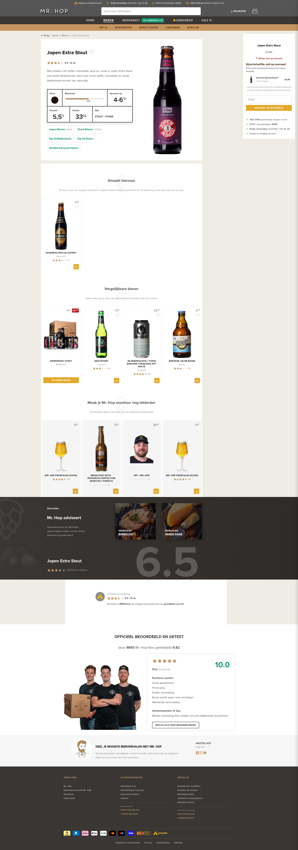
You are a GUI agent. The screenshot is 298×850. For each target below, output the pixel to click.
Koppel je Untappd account (90, 3)
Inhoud (75, 110)
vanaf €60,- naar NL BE (129, 3)
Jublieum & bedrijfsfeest (190, 798)
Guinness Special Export (61, 252)
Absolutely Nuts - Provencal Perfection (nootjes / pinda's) (101, 478)
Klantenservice (128, 786)
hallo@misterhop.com (130, 809)
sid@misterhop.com (186, 813)
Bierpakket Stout (61, 361)
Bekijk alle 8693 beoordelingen (176, 724)
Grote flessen (148, 27)
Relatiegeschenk (185, 794)
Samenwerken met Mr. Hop (77, 790)
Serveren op (116, 93)
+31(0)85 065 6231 (129, 813)
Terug (46, 35)
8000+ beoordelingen (168, 3)
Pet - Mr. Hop (142, 475)
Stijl (97, 110)
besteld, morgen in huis (207, 3)
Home (90, 20)
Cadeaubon (172, 27)
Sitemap (178, 842)
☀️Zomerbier (183, 20)
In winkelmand (61, 380)
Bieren (108, 20)
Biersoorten (123, 27)
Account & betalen (130, 794)
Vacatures (69, 794)
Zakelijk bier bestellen (189, 786)
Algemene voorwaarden (127, 842)
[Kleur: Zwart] (54, 100)
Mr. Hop (68, 786)
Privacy (148, 842)
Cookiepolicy (163, 842)
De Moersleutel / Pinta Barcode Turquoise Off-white (142, 364)
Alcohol (53, 110)
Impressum (69, 798)
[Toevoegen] (76, 266)
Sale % (207, 20)
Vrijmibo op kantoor (187, 790)
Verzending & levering (132, 790)
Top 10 (103, 27)
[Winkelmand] (255, 11)
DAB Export (101, 361)
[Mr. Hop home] (55, 11)
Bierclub (193, 27)
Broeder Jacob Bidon (182, 361)
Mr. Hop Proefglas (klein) (61, 475)
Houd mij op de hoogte (269, 107)
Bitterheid (70, 93)
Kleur (52, 93)
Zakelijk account (185, 802)
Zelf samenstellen (153, 20)
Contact (125, 798)
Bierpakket (131, 20)
